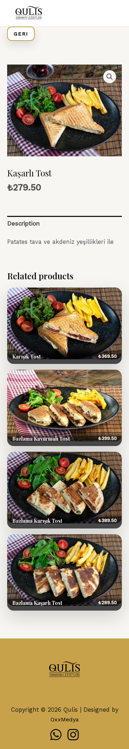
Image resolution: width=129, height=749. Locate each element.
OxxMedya (65, 719)
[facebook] (55, 734)
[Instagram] (73, 734)
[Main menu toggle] (114, 13)
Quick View (64, 326)
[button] (109, 76)
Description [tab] (23, 223)
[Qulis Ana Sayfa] (64, 670)
